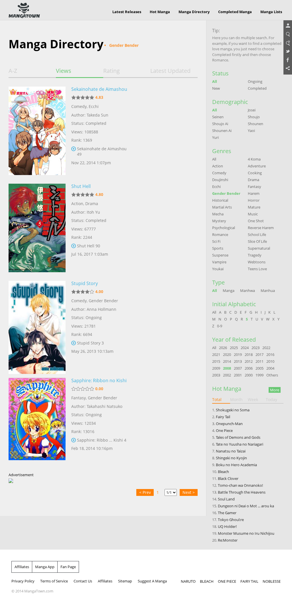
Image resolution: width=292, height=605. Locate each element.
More (274, 389)
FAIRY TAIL (249, 581)
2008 (227, 368)
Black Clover (228, 478)
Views (63, 70)
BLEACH (207, 581)
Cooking (255, 172)
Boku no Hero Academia (236, 464)
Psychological (223, 227)
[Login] (287, 26)
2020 (227, 354)
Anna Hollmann (101, 309)
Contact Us (83, 581)
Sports (217, 248)
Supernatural (259, 248)
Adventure (257, 166)
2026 (223, 347)
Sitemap (125, 581)
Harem (253, 193)
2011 (259, 361)
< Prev (145, 492)
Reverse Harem (261, 227)
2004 (270, 368)
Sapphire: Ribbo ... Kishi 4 (101, 440)
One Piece (224, 430)
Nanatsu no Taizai (231, 451)
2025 (234, 347)
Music (253, 214)
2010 (270, 361)
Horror (253, 200)
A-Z (13, 70)
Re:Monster (228, 540)
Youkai (218, 268)
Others (272, 375)
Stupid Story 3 (90, 343)
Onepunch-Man (229, 423)
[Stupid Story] (37, 325)
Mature (254, 207)
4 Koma (254, 159)
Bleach (223, 471)
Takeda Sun (97, 115)
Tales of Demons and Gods (238, 437)
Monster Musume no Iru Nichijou (246, 533)
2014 (227, 361)
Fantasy (78, 397)
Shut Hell (81, 186)
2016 (270, 354)
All (214, 81)
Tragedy (254, 255)
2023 (255, 347)
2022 (266, 347)
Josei (252, 110)
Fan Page (68, 566)
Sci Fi (216, 241)
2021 (216, 354)
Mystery (219, 220)
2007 (238, 368)
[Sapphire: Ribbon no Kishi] (37, 422)
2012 (249, 361)
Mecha (218, 214)
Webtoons (256, 262)
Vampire (219, 262)
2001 (238, 375)
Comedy (79, 106)
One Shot (256, 220)
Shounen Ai (222, 130)
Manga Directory (194, 11)
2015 (216, 361)
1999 (259, 375)
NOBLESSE (272, 581)
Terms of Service (54, 581)
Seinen (218, 116)
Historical (220, 200)
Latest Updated (170, 70)
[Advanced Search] (287, 43)
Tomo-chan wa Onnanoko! (240, 485)
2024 (245, 347)
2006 (249, 368)
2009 (216, 368)
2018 (249, 354)
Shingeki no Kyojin (231, 457)
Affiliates (22, 566)
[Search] (287, 34)
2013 (238, 361)
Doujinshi (220, 179)
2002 (227, 375)
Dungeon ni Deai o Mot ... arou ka (246, 505)
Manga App (44, 566)
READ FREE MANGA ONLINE (24, 10)
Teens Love (257, 268)
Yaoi (251, 130)
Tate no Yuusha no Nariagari (239, 444)
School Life (257, 234)
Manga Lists (271, 11)
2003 (216, 375)
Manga (228, 290)
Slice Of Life (257, 241)
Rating (111, 70)
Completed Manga (235, 11)
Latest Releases (126, 11)
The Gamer (227, 512)
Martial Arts (222, 207)
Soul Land (226, 499)
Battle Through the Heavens (241, 492)
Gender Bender (103, 300)
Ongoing (255, 81)
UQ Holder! (227, 526)
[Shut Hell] (37, 228)
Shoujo (254, 116)
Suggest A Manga (152, 581)
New (216, 88)
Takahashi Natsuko (104, 406)
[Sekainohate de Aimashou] (37, 131)
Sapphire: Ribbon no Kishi (99, 380)
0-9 (219, 325)
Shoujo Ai (220, 123)
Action (77, 203)
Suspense (220, 255)
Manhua (268, 290)
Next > (188, 492)
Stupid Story (84, 283)
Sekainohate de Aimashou (99, 89)
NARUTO (188, 581)
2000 (249, 375)
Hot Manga (160, 11)
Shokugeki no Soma (233, 409)
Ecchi (94, 106)
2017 (259, 354)
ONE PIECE (227, 581)
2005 (259, 368)
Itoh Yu (93, 212)
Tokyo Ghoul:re (231, 519)
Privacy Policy (23, 581)
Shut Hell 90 (88, 246)
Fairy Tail (223, 416)
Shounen (255, 123)
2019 (238, 354)
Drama (91, 203)
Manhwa (247, 290)
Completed (257, 88)
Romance (220, 234)
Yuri (215, 137)
